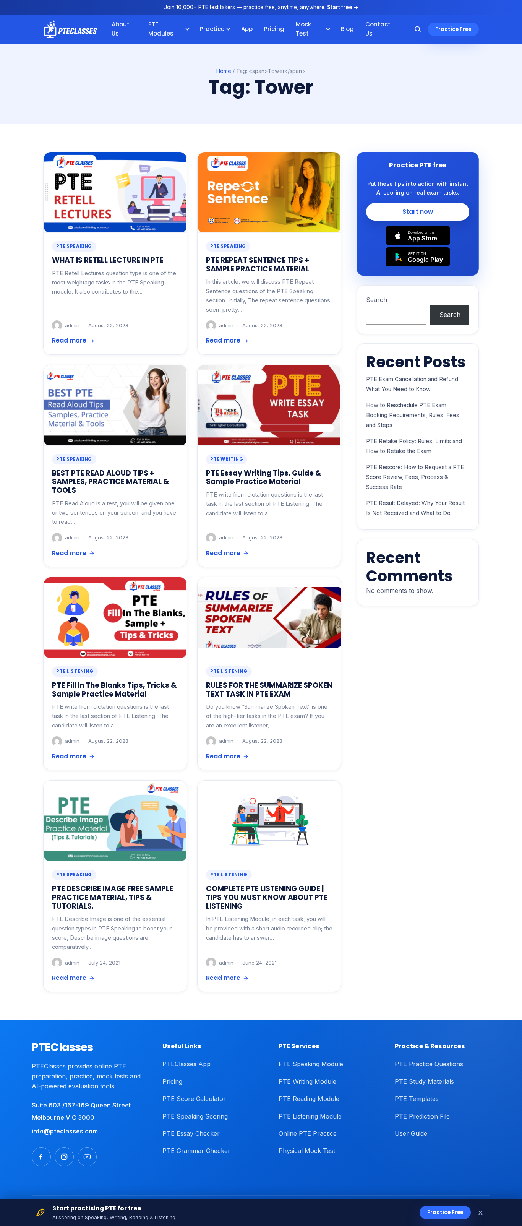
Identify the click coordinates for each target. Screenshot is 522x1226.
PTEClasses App (186, 1064)
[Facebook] (41, 1156)
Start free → (342, 7)
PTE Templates (417, 1099)
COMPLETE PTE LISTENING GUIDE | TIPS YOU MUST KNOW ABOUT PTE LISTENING (266, 897)
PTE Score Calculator (194, 1099)
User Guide (411, 1133)
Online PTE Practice (308, 1133)
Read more (69, 340)
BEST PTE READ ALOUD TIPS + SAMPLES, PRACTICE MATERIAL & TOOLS (110, 481)
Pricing (274, 29)
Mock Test (303, 29)
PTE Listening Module (310, 1116)
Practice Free (453, 29)
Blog (347, 29)
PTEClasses (62, 1047)
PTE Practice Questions (429, 1064)
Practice (212, 29)
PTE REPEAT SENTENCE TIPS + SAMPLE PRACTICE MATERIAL (257, 264)
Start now (417, 212)
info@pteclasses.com (65, 1131)
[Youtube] (87, 1156)
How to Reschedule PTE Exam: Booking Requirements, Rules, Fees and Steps (412, 415)
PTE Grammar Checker (196, 1151)
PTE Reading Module (309, 1099)
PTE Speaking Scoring (195, 1116)
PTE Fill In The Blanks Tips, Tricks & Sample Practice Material (114, 689)
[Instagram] (64, 1156)
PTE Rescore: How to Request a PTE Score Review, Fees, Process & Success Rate (415, 477)
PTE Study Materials (424, 1081)
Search (376, 300)
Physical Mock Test (307, 1151)
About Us (121, 29)
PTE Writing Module (307, 1081)
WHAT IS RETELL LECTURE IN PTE (108, 260)
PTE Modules (160, 29)
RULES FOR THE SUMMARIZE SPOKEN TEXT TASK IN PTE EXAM (269, 689)
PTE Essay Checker (191, 1133)
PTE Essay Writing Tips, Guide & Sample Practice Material (263, 477)
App (247, 29)
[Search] (418, 29)
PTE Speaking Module (311, 1064)
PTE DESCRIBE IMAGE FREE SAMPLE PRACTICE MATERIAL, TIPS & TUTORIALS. (112, 897)
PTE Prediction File (422, 1116)
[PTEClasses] (70, 29)
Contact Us (378, 29)
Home (223, 71)
